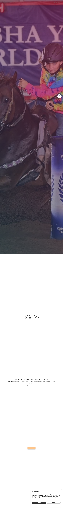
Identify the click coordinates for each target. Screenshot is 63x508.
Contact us (20, 2)
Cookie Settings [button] (46, 505)
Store (3, 2)
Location (14, 2)
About (8, 2)
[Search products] (59, 96)
